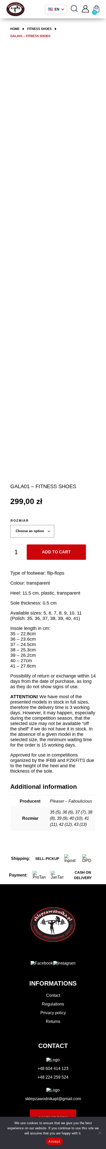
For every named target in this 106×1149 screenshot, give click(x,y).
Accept (54, 1141)
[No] (99, 1132)
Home (15, 29)
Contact (53, 995)
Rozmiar (20, 520)
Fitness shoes (39, 29)
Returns (53, 1021)
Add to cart (56, 552)
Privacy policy (53, 1013)
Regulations (53, 1004)
